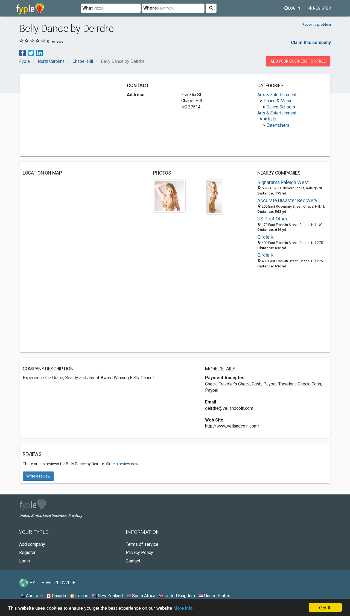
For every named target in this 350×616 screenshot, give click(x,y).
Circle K (265, 237)
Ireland (81, 595)
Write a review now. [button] (122, 464)
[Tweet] (31, 52)
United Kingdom (179, 595)
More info (182, 607)
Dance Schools (280, 107)
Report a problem (316, 24)
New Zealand (110, 595)
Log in (293, 8)
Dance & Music (278, 100)
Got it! (325, 607)
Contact (133, 561)
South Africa (143, 595)
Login (24, 561)
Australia (34, 595)
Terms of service (142, 544)
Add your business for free (298, 61)
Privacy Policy (139, 552)
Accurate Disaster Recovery (287, 200)
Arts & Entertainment (276, 94)
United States (216, 595)
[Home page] (30, 8)
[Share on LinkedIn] (39, 52)
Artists (270, 119)
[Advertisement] (69, 115)
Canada (58, 595)
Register (321, 8)
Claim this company (311, 42)
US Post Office (272, 219)
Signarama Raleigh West (283, 182)
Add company (32, 544)
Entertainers (277, 125)
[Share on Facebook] (22, 52)
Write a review (38, 476)
